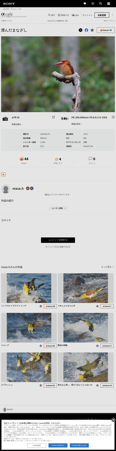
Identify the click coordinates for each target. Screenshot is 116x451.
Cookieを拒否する (58, 445)
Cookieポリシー (26, 439)
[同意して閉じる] (113, 420)
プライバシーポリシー (33, 440)
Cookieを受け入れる (79, 445)
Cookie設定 (37, 445)
